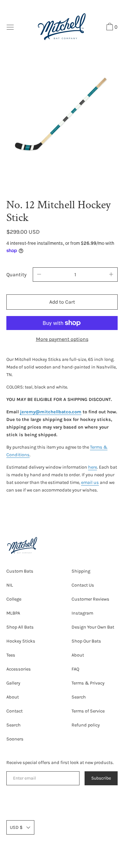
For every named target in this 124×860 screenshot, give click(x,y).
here (92, 467)
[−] (39, 274)
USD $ (16, 827)
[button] (111, 27)
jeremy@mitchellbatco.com (50, 412)
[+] (111, 274)
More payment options (62, 339)
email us (90, 482)
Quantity (16, 275)
